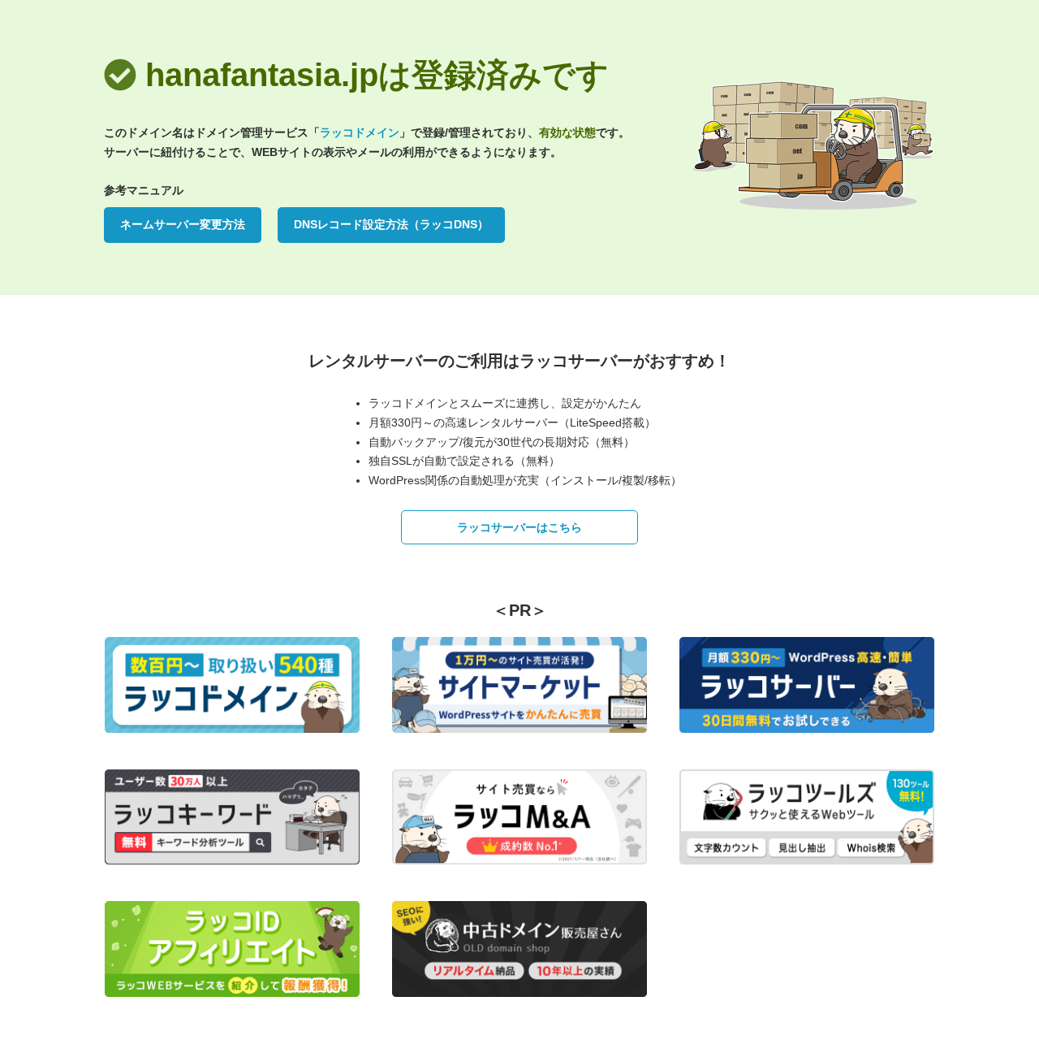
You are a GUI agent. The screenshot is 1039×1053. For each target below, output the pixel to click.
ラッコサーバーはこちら (519, 527)
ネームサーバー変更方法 (182, 224)
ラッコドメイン (359, 132)
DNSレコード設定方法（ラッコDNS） (391, 224)
